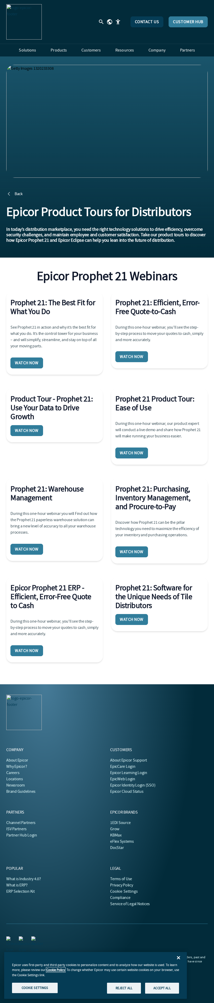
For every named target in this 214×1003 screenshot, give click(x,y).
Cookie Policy (55, 970)
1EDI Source (120, 822)
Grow (114, 829)
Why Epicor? (16, 766)
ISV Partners (16, 829)
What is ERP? (17, 885)
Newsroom (15, 785)
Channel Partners (20, 822)
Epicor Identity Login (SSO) (133, 785)
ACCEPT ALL (161, 988)
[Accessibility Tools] (118, 22)
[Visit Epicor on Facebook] (22, 939)
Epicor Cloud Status (126, 791)
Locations (14, 779)
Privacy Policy (121, 885)
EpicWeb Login (122, 779)
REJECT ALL (124, 988)
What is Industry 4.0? (23, 878)
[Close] (178, 957)
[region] (95, 975)
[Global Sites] (109, 22)
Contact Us (147, 21)
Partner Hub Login (21, 835)
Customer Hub (188, 21)
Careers (12, 772)
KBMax (116, 835)
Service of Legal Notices (130, 903)
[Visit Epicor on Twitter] (34, 939)
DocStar (117, 847)
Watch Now (27, 363)
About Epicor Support (128, 760)
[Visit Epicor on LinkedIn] (9, 939)
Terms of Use (121, 878)
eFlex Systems (122, 841)
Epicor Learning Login (128, 772)
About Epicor (17, 760)
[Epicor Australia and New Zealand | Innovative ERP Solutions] (24, 22)
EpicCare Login (122, 766)
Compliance (120, 897)
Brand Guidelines (20, 791)
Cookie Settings (124, 891)
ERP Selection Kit (20, 891)
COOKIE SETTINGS (35, 988)
